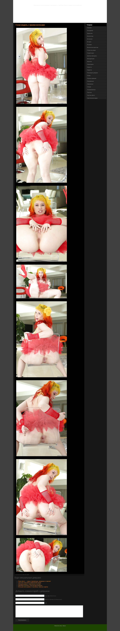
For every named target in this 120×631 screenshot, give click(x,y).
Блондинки (90, 30)
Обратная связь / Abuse (60, 625)
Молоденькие (90, 58)
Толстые (89, 92)
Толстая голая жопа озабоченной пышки (29, 582)
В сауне (89, 42)
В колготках (90, 36)
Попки (88, 75)
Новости (89, 67)
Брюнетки (89, 33)
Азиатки (89, 27)
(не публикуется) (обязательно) (53, 599)
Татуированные (91, 89)
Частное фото (91, 95)
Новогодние (90, 64)
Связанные (90, 84)
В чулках (89, 44)
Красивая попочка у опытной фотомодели (30, 585)
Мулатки (89, 61)
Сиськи (89, 87)
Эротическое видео (92, 98)
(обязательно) (50, 595)
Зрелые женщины (92, 56)
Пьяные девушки (91, 78)
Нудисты (89, 70)
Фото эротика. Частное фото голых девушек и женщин (56, 1)
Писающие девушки (92, 72)
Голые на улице (91, 50)
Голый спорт (90, 53)
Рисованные (90, 81)
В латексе (89, 39)
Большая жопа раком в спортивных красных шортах (33, 587)
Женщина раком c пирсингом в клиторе (29, 584)
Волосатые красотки (92, 47)
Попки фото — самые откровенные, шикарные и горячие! (34, 581)
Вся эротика (24, 21)
